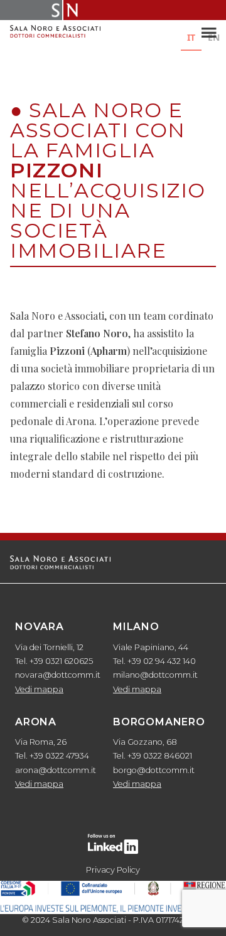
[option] (214, 39)
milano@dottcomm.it (155, 675)
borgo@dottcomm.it (154, 770)
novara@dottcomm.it (57, 675)
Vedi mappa (39, 689)
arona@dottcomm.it (55, 770)
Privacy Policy (113, 870)
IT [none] (191, 37)
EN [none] (214, 37)
